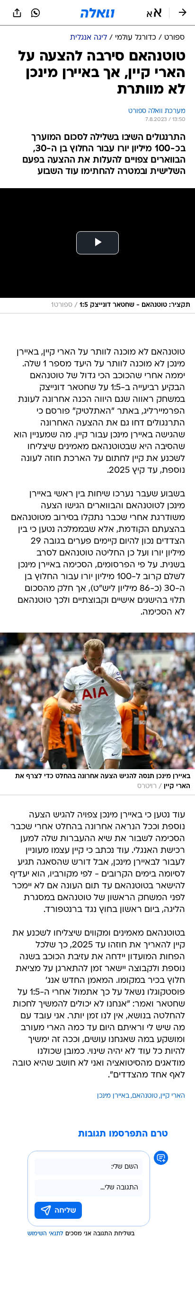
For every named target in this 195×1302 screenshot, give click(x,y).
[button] (154, 13)
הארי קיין (172, 1096)
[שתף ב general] (17, 13)
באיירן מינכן (113, 1096)
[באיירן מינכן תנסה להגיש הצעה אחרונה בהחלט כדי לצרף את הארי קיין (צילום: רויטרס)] (97, 714)
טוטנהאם (145, 1096)
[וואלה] (97, 12)
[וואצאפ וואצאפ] (35, 12)
